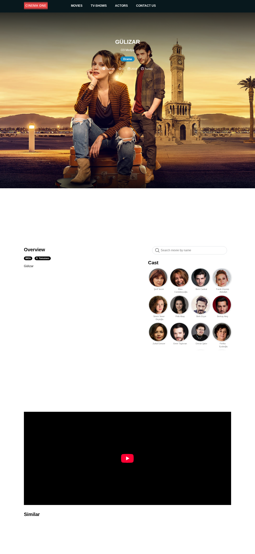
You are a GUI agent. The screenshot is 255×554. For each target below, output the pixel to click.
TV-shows (99, 5)
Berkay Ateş (222, 316)
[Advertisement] (127, 215)
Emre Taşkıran (180, 343)
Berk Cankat (201, 289)
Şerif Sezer (159, 289)
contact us (146, 5)
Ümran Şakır (201, 343)
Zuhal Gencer (159, 343)
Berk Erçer (201, 316)
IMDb (28, 258)
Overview (34, 249)
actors (121, 5)
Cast (153, 262)
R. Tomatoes (42, 258)
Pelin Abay (180, 316)
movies (77, 5)
